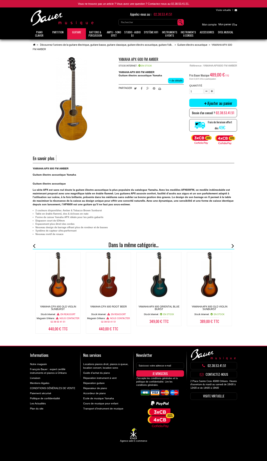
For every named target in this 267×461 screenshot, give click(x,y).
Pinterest (154, 88)
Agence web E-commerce (133, 441)
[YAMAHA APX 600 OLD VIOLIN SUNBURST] (209, 274)
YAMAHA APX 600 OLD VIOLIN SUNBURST (209, 307)
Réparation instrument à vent (100, 377)
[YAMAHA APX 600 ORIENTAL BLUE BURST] (159, 274)
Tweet (135, 88)
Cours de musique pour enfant (100, 403)
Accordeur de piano (94, 393)
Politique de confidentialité (45, 398)
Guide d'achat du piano (96, 372)
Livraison (35, 377)
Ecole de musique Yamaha (98, 398)
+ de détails (176, 80)
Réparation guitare (94, 383)
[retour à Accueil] (34, 45)
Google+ (148, 88)
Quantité (195, 85)
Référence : (196, 65)
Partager (141, 88)
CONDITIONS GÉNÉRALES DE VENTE (52, 388)
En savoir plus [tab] (43, 158)
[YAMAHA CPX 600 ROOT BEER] (108, 274)
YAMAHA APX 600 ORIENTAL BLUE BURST (158, 307)
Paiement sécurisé (40, 393)
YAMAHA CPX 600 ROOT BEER (108, 306)
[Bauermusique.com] (62, 17)
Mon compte (209, 24)
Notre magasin (38, 364)
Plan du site (36, 408)
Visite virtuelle (223, 10)
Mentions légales (39, 383)
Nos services (92, 355)
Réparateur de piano (95, 388)
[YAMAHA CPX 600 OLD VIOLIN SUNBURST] (58, 274)
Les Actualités (38, 403)
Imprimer (160, 88)
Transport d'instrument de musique (103, 408)
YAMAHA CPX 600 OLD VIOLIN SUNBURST (58, 307)
